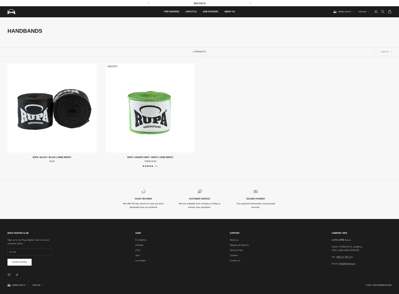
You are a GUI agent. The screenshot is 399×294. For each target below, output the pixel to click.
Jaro (137, 255)
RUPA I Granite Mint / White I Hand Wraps (150, 157)
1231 (137, 250)
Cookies (234, 255)
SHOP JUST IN (199, 3)
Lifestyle (191, 11)
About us (229, 11)
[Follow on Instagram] (9, 274)
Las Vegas (140, 260)
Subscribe (19, 262)
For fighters (171, 11)
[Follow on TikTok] (17, 274)
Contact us (235, 260)
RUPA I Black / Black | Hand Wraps (52, 157)
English (362, 12)
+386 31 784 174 (344, 257)
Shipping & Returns (239, 245)
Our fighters (210, 11)
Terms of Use (236, 250)
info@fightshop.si (346, 263)
